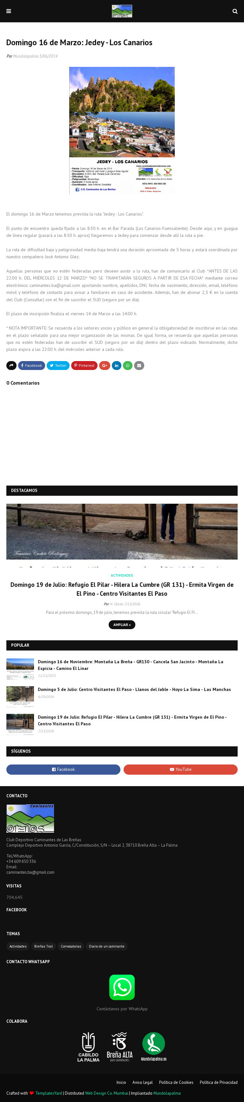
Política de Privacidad (219, 1082)
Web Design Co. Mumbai (106, 1093)
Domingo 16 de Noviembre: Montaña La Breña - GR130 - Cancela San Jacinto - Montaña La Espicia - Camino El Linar (130, 665)
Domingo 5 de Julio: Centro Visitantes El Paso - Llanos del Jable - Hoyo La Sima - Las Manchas (134, 689)
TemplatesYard (48, 1093)
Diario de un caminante (107, 946)
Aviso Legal (142, 1082)
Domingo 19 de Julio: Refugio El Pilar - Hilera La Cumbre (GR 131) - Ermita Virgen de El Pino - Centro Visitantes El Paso (122, 589)
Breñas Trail (43, 946)
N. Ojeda (116, 603)
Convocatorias (71, 946)
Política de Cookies (176, 1082)
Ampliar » (122, 624)
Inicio (121, 1082)
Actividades (18, 946)
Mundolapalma (25, 56)
